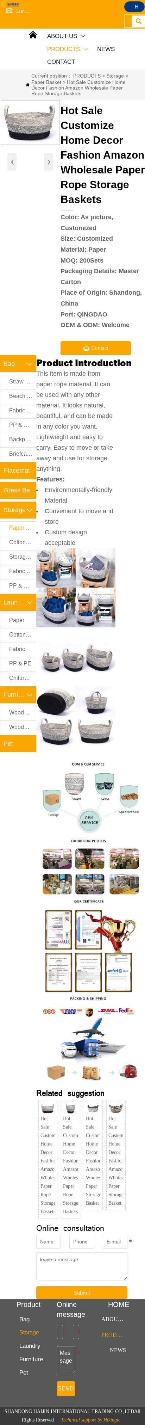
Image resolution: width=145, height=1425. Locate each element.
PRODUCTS (87, 76)
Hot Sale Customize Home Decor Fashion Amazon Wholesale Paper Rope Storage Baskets (78, 87)
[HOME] (10, 3)
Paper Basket (46, 82)
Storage (115, 76)
